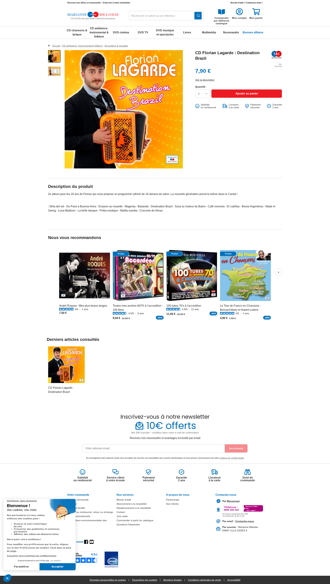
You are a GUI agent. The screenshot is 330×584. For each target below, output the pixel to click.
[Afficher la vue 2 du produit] (54, 71)
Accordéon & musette (116, 45)
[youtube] (91, 542)
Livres (187, 32)
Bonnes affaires (253, 32)
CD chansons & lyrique (77, 32)
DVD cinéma (121, 32)
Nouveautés (231, 32)
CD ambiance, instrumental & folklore (99, 32)
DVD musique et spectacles (165, 32)
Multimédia (209, 32)
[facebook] (86, 542)
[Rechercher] (198, 15)
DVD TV (143, 32)
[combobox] (166, 16)
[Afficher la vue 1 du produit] (54, 56)
